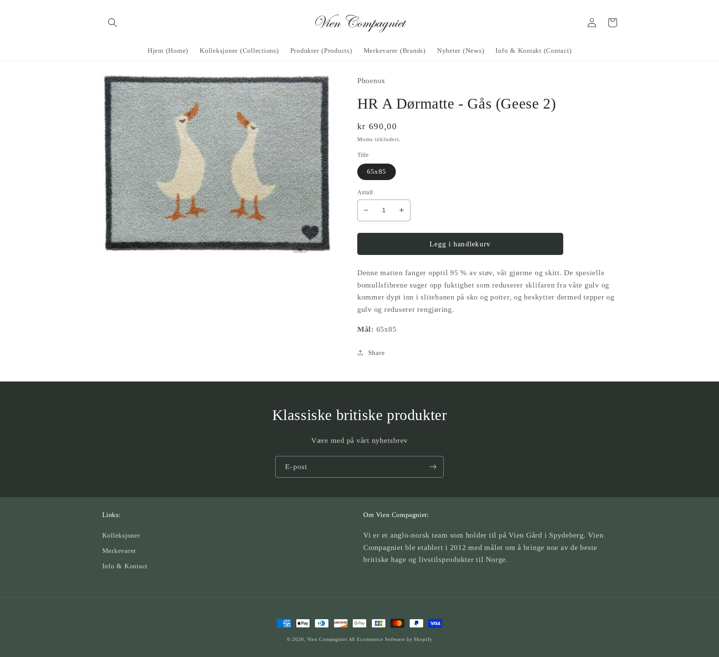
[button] (112, 22)
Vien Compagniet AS (331, 639)
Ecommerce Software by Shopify (394, 639)
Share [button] (376, 352)
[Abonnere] (433, 467)
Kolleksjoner (121, 535)
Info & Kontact (125, 566)
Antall (365, 192)
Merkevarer (119, 550)
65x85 (376, 171)
